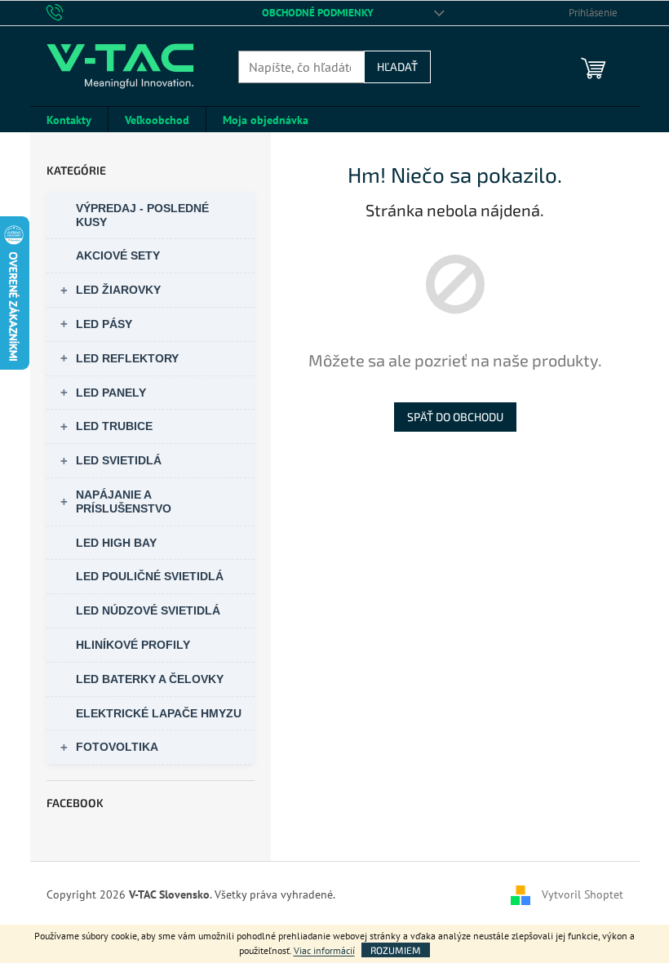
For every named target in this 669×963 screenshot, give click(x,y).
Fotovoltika (117, 746)
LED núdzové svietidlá (148, 610)
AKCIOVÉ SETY (118, 255)
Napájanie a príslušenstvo (123, 501)
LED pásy (104, 324)
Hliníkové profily (133, 644)
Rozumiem (395, 950)
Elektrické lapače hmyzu (158, 713)
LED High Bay (116, 542)
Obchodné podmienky (318, 13)
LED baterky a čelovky (150, 679)
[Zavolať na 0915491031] (71, 12)
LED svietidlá (119, 460)
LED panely (111, 392)
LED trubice (114, 426)
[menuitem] (69, 120)
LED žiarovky (118, 289)
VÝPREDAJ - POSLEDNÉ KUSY (142, 215)
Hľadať (397, 66)
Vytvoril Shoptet (582, 893)
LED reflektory (127, 358)
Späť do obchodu (455, 417)
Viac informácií (324, 950)
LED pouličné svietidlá (150, 576)
